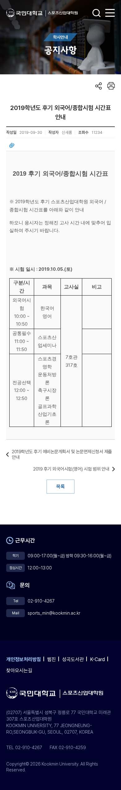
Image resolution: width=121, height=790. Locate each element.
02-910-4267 (41, 601)
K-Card (97, 659)
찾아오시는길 (19, 671)
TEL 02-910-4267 (24, 747)
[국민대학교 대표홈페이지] (26, 13)
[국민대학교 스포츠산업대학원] (63, 13)
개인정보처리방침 (23, 659)
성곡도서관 (73, 659)
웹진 (51, 659)
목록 (60, 486)
